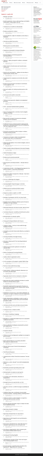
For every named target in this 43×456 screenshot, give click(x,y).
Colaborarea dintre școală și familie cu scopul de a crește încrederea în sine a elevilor (15, 398)
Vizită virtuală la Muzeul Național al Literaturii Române (16, 148)
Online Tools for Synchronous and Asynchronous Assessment (14, 66)
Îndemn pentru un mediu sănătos (11, 45)
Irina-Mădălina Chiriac (8, 18)
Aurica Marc (7, 213)
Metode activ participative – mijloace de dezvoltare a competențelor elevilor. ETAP (15, 73)
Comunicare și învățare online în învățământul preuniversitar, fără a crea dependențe (14, 137)
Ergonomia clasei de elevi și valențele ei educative (15, 276)
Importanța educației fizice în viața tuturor (13, 413)
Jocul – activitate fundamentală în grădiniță (13, 106)
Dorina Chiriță (7, 364)
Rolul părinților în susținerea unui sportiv (13, 372)
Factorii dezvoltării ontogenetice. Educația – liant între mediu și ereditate (16, 174)
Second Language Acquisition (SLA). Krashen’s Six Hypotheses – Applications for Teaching (15, 446)
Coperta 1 (3, 11)
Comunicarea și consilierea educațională (12, 26)
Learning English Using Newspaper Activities (14, 184)
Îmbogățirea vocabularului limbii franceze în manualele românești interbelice (16, 319)
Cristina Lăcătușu (7, 23)
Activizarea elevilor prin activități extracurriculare (15, 305)
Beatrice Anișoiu (7, 426)
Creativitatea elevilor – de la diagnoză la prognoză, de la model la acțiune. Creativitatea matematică (16, 169)
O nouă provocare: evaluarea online (11, 309)
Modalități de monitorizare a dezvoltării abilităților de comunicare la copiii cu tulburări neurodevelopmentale (16, 293)
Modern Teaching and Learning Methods (12, 252)
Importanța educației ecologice (10, 409)
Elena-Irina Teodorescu (8, 442)
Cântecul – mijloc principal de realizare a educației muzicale (15, 61)
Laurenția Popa (7, 406)
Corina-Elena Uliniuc (8, 321)
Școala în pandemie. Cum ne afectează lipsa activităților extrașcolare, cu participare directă (16, 22)
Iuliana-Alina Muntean (8, 222)
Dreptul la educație (7, 330)
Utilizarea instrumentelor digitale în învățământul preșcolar (15, 101)
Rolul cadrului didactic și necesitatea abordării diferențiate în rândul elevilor (14, 341)
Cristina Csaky (7, 332)
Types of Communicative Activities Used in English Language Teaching (15, 112)
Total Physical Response (9, 352)
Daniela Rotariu (7, 80)
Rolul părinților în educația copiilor (11, 216)
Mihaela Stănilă (7, 306)
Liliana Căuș (7, 38)
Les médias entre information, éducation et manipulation (13, 377)
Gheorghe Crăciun (7, 258)
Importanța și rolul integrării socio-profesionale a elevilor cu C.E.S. (15, 419)
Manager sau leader (8, 16)
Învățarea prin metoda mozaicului (11, 157)
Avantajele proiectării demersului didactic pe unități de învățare (16, 231)
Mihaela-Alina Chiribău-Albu (9, 145)
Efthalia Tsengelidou (8, 32)
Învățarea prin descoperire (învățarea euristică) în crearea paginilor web (15, 84)
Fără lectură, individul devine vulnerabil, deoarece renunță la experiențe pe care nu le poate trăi (15, 424)
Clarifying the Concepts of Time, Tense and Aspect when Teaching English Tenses (15, 440)
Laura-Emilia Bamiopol (8, 185)
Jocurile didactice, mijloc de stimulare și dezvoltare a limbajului (15, 36)
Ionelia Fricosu (7, 28)
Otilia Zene (6, 400)
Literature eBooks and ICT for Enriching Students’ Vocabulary (15, 242)
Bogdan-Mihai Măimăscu (8, 436)
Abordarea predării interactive (10, 41)
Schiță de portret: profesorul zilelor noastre (13, 188)
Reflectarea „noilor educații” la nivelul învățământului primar (16, 362)
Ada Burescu (7, 311)
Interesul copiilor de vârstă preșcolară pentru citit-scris (15, 90)
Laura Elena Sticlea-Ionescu (9, 134)
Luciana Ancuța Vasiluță (8, 204)
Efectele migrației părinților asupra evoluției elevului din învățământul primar (16, 404)
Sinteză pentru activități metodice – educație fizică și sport (15, 163)
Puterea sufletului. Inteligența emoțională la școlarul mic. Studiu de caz (15, 325)
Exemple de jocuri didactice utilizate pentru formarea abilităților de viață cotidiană (16, 202)
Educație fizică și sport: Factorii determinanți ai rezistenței (14, 347)
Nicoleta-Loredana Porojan (9, 154)
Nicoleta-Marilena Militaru (9, 267)
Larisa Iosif (7, 327)
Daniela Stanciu (7, 68)
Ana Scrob (6, 315)
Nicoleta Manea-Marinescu (9, 57)
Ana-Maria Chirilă (7, 353)
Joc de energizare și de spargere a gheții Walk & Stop (15, 261)
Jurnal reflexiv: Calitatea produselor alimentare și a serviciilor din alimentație (15, 271)
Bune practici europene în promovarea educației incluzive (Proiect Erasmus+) (14, 119)
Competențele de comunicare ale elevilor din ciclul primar (15, 78)
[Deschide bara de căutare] (40, 2)
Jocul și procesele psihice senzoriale (11, 94)
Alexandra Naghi (7, 238)
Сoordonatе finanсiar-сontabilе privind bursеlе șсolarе (16, 212)
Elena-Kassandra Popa (8, 176)
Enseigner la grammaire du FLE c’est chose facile (14, 197)
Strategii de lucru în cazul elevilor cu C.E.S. (13, 382)
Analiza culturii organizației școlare (11, 256)
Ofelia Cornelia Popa (8, 302)
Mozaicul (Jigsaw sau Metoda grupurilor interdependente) (12, 55)
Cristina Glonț (7, 343)
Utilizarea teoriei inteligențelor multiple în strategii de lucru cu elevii (16, 336)
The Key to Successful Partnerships (11, 265)
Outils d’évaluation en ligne (9, 152)
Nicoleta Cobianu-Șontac (8, 114)
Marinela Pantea (7, 165)
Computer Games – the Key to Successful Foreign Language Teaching (14, 226)
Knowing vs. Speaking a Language (11, 314)
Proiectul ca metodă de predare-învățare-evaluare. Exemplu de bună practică (15, 132)
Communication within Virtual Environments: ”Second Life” (16, 357)
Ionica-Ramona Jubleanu (8, 194)
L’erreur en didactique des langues (11, 179)
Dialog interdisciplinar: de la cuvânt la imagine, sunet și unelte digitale (16, 143)
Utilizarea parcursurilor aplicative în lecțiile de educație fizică (14, 247)
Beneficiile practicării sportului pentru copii (13, 367)
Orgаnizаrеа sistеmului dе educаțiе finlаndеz (14, 50)
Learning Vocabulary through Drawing (12, 236)
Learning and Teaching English (10, 435)
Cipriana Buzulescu (8, 86)
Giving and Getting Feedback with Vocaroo (13, 221)
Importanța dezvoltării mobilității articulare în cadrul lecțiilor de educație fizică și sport (16, 281)
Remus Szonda (7, 249)
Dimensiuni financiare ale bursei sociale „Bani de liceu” (16, 207)
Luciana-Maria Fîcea (8, 139)
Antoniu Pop (7, 369)
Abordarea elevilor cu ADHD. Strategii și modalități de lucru (16, 387)
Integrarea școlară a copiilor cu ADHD (12, 193)
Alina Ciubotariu (7, 233)
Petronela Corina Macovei (9, 127)
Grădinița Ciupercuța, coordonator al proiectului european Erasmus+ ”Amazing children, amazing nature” (16, 393)
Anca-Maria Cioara (8, 96)
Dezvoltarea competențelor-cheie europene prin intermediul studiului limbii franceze (14, 430)
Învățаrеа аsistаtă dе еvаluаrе (10, 31)
